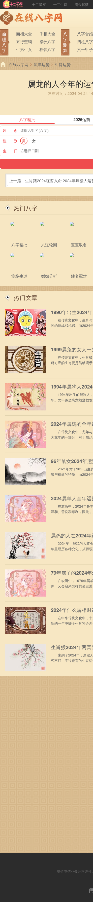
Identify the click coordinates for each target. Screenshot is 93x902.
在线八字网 (19, 64)
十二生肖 (60, 4)
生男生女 (24, 49)
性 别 (10, 140)
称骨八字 (47, 49)
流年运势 (42, 64)
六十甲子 (85, 49)
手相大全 (47, 33)
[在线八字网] (32, 18)
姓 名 (10, 130)
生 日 (10, 150)
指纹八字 (47, 41)
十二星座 (39, 4)
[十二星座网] (13, 4)
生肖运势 (63, 64)
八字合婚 (85, 33)
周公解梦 (82, 4)
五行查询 (24, 41)
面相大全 (24, 33)
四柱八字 (85, 41)
